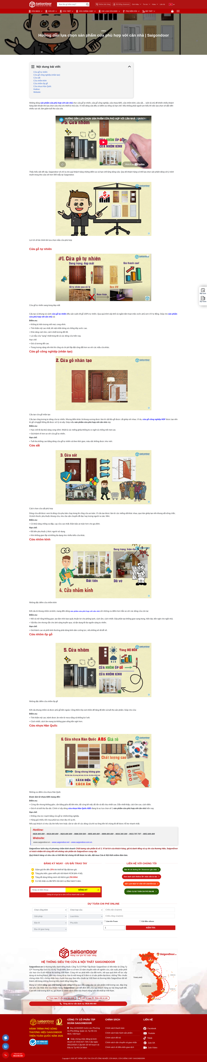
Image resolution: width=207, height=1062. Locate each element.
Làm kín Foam (112, 921)
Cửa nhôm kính (40, 81)
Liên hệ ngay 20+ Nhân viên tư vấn (95, 998)
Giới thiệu (135, 4)
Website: (37, 92)
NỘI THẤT (149, 11)
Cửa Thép (67, 11)
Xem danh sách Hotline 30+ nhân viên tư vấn (141, 877)
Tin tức (145, 4)
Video (154, 4)
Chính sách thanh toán (114, 1028)
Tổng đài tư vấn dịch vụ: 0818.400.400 (79, 1004)
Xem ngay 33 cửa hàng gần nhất (62, 998)
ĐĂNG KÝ (82, 890)
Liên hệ (162, 4)
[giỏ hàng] (172, 11)
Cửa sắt (36, 78)
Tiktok (149, 1038)
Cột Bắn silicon (147, 921)
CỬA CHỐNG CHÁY (86, 11)
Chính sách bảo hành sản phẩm (118, 1033)
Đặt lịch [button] (203, 293)
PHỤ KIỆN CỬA (131, 11)
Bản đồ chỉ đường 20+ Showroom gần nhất (140, 869)
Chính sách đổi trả (113, 1038)
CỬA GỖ (51, 11)
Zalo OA (151, 1043)
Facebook (152, 1028)
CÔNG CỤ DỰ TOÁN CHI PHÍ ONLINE (141, 891)
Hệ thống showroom (123, 4)
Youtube (151, 1033)
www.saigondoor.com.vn (81, 842)
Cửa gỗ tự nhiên (40, 72)
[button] (6, 1038)
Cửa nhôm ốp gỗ (40, 83)
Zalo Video (152, 1048)
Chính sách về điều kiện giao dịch (119, 1047)
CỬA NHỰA (36, 11)
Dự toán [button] (203, 301)
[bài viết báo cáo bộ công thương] (46, 1042)
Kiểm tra (150, 928)
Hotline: (36, 89)
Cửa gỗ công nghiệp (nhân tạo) (46, 75)
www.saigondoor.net (60, 842)
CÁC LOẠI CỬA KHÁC (109, 11)
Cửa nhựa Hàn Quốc (42, 86)
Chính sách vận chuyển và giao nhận (121, 1042)
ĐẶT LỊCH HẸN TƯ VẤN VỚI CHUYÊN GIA (140, 884)
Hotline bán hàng (104, 4)
